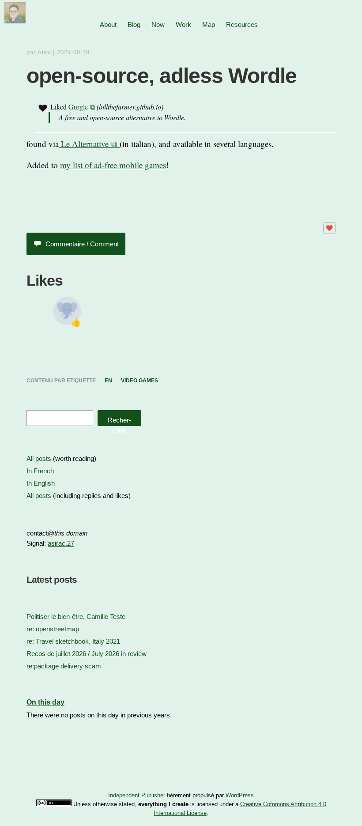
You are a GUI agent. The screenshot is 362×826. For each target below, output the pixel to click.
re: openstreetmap (52, 629)
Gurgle (78, 106)
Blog (134, 24)
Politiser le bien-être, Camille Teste (75, 616)
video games (139, 380)
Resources (242, 24)
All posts (38, 458)
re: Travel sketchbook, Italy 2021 (73, 641)
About (108, 24)
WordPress (240, 795)
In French (40, 471)
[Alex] (15, 20)
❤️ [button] (329, 228)
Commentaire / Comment (82, 244)
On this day (45, 702)
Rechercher (119, 421)
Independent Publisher (136, 795)
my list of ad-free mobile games (113, 164)
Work (183, 24)
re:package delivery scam (63, 666)
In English (40, 483)
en (108, 380)
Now (158, 24)
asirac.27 (61, 543)
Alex (44, 52)
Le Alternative (84, 143)
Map (208, 24)
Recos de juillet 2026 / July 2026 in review (86, 653)
